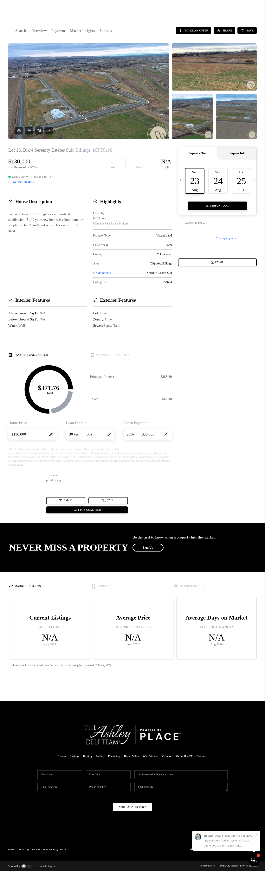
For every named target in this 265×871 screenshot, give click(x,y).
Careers (166, 756)
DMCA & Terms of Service (234, 865)
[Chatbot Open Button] (254, 860)
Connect (202, 756)
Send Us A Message (132, 806)
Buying (87, 756)
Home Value (131, 756)
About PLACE (184, 756)
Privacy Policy (207, 865)
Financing (114, 756)
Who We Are (150, 756)
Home (62, 756)
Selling (100, 756)
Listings (74, 756)
